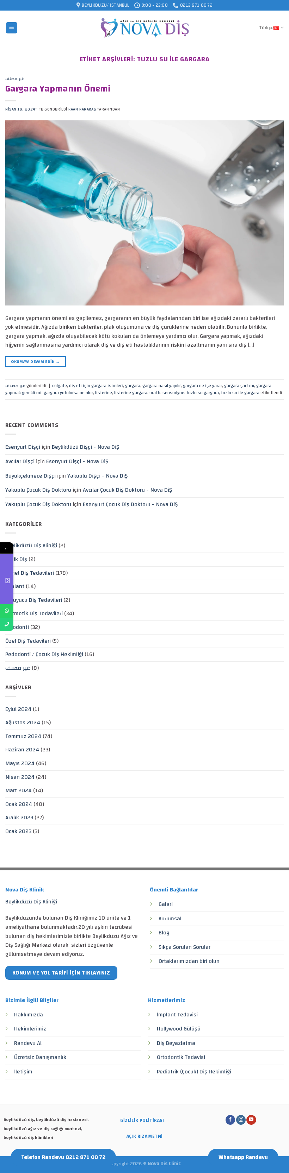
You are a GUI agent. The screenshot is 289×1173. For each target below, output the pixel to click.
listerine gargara (130, 393)
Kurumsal (170, 918)
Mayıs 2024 (20, 763)
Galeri (166, 904)
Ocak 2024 (18, 804)
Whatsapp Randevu (243, 1157)
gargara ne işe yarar (202, 385)
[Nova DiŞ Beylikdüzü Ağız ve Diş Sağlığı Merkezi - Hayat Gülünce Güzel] (144, 28)
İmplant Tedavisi (177, 1014)
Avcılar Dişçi (20, 461)
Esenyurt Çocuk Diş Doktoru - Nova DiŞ (130, 504)
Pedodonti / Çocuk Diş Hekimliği (44, 654)
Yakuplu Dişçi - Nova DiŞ (97, 476)
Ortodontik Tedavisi (181, 1057)
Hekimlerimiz (30, 1028)
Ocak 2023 (18, 831)
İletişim (23, 1071)
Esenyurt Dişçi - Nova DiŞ (77, 461)
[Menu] (12, 28)
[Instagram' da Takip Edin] (241, 1120)
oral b (154, 393)
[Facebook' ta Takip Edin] (230, 1120)
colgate (59, 385)
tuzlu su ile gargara (240, 393)
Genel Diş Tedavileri (29, 573)
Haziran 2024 (22, 749)
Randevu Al (28, 1043)
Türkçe (266, 28)
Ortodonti (17, 627)
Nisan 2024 (20, 777)
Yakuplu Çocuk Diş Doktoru (38, 490)
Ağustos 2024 (22, 722)
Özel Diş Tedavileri (28, 641)
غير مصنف (14, 79)
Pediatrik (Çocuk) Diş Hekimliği (194, 1071)
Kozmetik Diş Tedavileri (34, 613)
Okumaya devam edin (35, 361)
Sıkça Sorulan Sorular (184, 947)
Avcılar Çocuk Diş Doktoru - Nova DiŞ (127, 490)
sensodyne (173, 393)
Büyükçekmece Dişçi (30, 476)
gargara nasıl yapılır (161, 385)
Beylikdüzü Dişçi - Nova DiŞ (85, 447)
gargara (132, 385)
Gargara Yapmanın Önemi (57, 89)
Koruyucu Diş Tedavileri (33, 600)
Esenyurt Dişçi (22, 447)
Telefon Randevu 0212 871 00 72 (63, 1157)
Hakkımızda (28, 1014)
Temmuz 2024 (23, 736)
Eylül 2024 (18, 709)
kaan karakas (82, 109)
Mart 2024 (18, 790)
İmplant (14, 586)
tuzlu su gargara (202, 393)
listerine (103, 393)
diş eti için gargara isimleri (96, 385)
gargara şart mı (239, 385)
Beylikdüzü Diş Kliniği (31, 545)
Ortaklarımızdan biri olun (189, 961)
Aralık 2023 (19, 817)
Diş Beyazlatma (176, 1043)
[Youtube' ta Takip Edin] (251, 1120)
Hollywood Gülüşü (179, 1028)
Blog (164, 932)
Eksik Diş (16, 559)
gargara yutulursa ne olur (68, 393)
